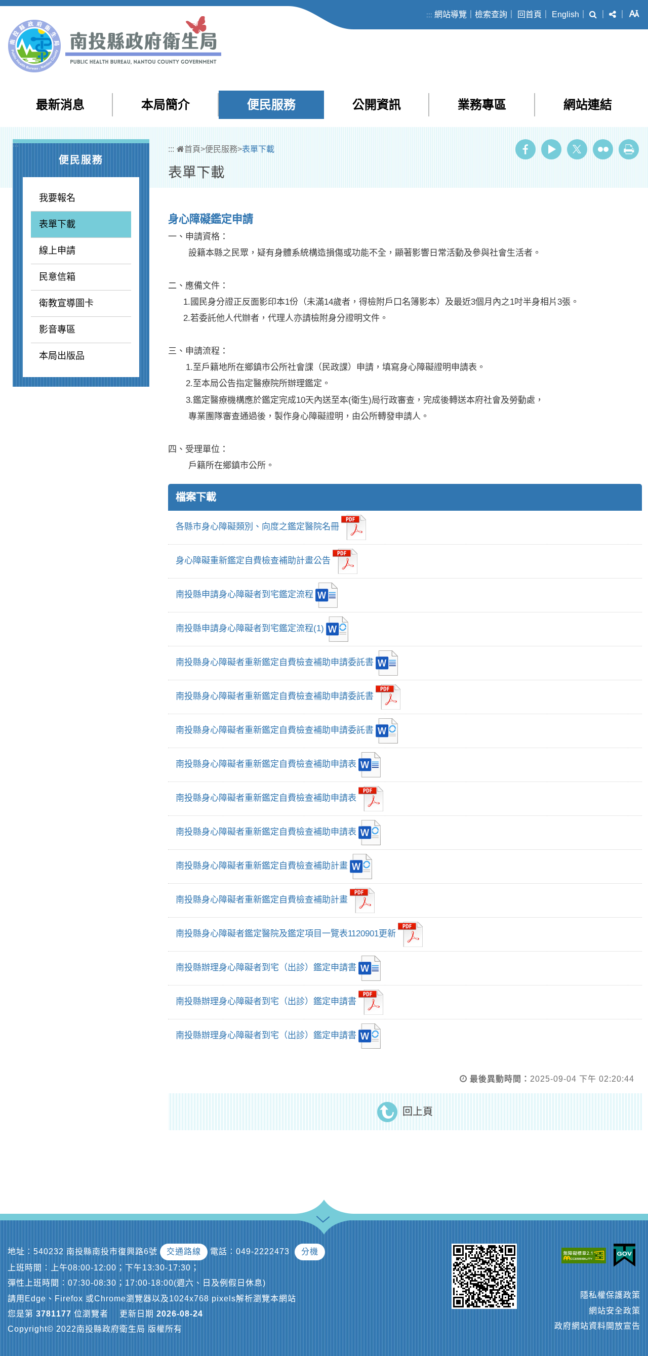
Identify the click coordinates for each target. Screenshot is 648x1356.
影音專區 (57, 329)
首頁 (192, 149)
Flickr (603, 149)
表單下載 (57, 224)
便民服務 (271, 104)
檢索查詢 (491, 14)
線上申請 (57, 250)
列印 (629, 149)
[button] (593, 14)
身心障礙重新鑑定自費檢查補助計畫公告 (253, 560)
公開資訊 (376, 104)
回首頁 (529, 14)
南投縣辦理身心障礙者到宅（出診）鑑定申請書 (266, 967)
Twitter (577, 149)
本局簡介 (165, 104)
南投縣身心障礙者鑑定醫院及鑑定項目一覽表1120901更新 (286, 933)
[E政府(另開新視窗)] (627, 1255)
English (565, 14)
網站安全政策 (614, 1310)
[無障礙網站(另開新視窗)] (586, 1255)
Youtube (551, 149)
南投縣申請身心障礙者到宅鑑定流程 (244, 594)
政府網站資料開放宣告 (597, 1326)
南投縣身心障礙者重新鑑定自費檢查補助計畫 (262, 866)
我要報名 (57, 198)
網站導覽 (450, 14)
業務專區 (482, 104)
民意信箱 (57, 277)
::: (429, 15)
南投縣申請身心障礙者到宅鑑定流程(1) (250, 628)
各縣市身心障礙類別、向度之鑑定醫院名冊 (257, 526)
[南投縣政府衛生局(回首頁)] (114, 44)
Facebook (525, 149)
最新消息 (60, 104)
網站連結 (587, 104)
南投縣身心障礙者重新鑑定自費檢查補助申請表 (266, 764)
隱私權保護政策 (610, 1295)
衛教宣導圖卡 (66, 303)
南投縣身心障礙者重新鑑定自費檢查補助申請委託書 (275, 662)
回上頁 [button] (417, 1111)
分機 (309, 1251)
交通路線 (184, 1251)
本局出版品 (62, 356)
